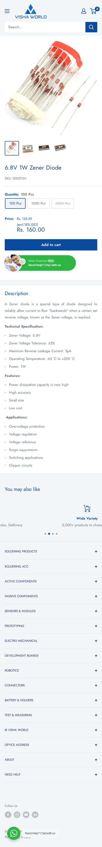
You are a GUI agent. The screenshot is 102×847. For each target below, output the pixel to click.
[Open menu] (7, 11)
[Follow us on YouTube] (26, 814)
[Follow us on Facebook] (8, 814)
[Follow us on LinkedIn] (35, 814)
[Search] (91, 27)
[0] (93, 11)
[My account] (83, 11)
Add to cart (51, 244)
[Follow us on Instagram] (17, 814)
